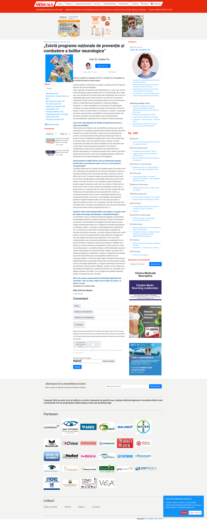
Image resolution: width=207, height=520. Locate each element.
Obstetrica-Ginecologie (140, 215)
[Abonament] (59, 68)
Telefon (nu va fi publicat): (84, 318)
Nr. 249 (60, 42)
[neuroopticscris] (145, 284)
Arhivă (67, 507)
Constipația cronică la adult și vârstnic (144, 151)
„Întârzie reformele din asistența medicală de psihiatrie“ (146, 244)
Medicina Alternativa (139, 185)
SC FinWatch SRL (150, 519)
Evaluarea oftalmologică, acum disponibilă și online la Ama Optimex (147, 228)
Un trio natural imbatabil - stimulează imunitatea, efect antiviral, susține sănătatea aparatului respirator (146, 178)
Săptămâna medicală (50, 42)
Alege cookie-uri (195, 513)
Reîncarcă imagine (108, 361)
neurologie (79, 294)
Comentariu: (78, 325)
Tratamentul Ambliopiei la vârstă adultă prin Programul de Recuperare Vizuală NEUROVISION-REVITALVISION (146, 234)
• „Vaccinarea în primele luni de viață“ (49, 10)
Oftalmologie (136, 224)
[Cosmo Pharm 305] (145, 322)
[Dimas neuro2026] (145, 359)
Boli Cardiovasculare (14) (55, 101)
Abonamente (124, 4)
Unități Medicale (109, 4)
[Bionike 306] (103, 26)
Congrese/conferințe (83, 4)
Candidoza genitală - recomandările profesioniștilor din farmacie (144, 219)
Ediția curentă (50, 507)
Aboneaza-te (155, 264)
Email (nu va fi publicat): (83, 312)
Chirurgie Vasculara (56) (55, 119)
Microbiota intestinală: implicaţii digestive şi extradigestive (146, 159)
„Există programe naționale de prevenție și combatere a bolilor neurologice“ (146, 207)
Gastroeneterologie (139, 148)
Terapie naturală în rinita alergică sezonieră (146, 199)
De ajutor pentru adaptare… (141, 255)
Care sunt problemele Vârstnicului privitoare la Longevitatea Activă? (146, 143)
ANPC (161, 519)
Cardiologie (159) (52, 109)
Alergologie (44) (52, 93)
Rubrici (81, 507)
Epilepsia (135, 211)
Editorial (134, 139)
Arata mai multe (53, 124)
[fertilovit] (71, 26)
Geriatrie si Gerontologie (141, 164)
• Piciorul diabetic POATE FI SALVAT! (162, 10)
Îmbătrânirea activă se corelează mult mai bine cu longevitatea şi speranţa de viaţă (145, 168)
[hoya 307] (135, 26)
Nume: (76, 306)
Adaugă (77, 367)
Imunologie (136, 173)
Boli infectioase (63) (53, 104)
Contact (135, 4)
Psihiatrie (135, 240)
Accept (183, 513)
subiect (147, 103)
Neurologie (66, 42)
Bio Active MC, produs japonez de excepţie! (146, 197)
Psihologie (135, 252)
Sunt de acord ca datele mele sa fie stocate (80, 344)
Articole (68, 4)
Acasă (59, 4)
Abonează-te (155, 386)
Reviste (97, 4)
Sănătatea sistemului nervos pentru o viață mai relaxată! (146, 189)
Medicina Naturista (139, 194)
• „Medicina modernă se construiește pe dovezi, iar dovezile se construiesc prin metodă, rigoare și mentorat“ (105, 10)
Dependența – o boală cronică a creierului (145, 247)
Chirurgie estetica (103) (54, 112)
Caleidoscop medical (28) (55, 106)
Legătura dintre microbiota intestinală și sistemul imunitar (145, 154)
